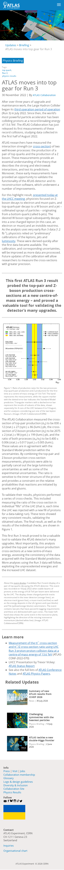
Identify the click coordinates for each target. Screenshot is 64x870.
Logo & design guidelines (18, 781)
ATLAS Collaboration (44, 95)
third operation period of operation (37, 109)
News (31, 700)
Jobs (22, 771)
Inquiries (8, 845)
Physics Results (12, 792)
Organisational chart (15, 850)
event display (20, 583)
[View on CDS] (32, 353)
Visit (14, 771)
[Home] (11, 5)
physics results (9, 75)
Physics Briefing (13, 60)
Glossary (8, 778)
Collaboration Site (13, 788)
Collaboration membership (19, 774)
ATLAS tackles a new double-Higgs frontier (41, 739)
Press (6, 771)
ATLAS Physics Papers (36, 674)
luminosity (8, 241)
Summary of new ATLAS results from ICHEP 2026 (40, 694)
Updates (10, 45)
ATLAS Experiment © (27, 863)
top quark (6, 70)
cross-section (41, 146)
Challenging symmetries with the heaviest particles (41, 717)
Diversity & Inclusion (15, 785)
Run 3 (5, 73)
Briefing (24, 45)
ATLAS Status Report (22, 666)
